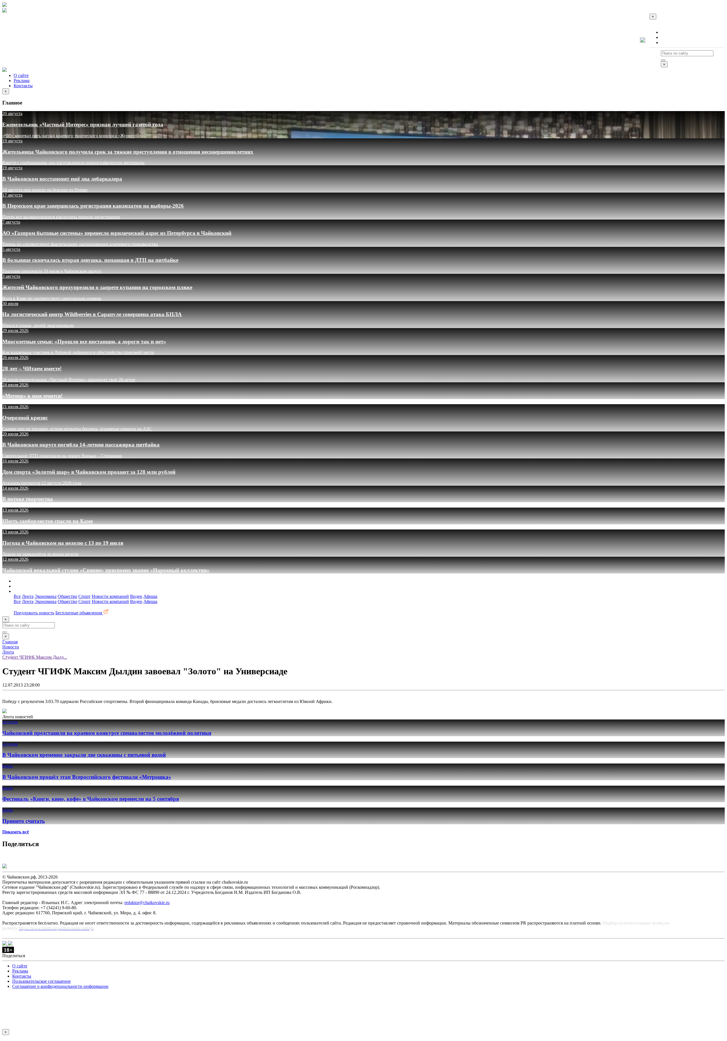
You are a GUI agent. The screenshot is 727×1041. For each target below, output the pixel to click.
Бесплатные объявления (79, 612)
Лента (28, 596)
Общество (67, 596)
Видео (136, 596)
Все (17, 596)
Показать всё (15, 831)
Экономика (46, 596)
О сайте (668, 32)
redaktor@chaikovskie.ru (147, 902)
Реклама (669, 37)
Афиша (150, 596)
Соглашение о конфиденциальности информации (60, 986)
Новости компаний (110, 596)
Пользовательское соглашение (41, 981)
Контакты (670, 42)
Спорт (84, 596)
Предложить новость (34, 612)
